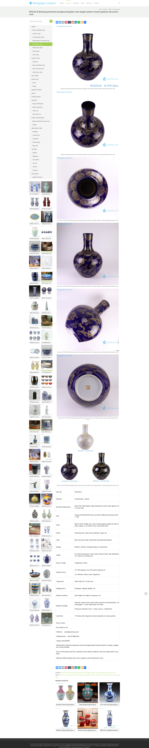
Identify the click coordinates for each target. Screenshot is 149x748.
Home (61, 3)
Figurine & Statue (36, 89)
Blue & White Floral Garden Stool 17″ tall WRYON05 (47, 431)
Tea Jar (35, 163)
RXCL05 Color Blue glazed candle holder (47, 417)
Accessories (34, 173)
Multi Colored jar (37, 107)
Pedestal (35, 131)
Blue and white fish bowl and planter (41, 122)
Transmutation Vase (38, 37)
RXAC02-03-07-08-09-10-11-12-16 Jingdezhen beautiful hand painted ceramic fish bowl (47, 387)
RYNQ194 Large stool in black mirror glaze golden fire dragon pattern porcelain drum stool (35, 387)
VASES (33, 26)
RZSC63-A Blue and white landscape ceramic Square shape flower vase (47, 610)
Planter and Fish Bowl (37, 117)
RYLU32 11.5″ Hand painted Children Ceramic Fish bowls (35, 253)
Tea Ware (34, 149)
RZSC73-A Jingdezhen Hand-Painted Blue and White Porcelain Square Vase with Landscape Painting (109, 730)
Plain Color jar (37, 114)
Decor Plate (34, 75)
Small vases (36, 51)
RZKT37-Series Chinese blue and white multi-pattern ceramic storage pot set (47, 238)
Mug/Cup (35, 156)
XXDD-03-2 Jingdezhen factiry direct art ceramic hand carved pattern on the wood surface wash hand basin (35, 580)
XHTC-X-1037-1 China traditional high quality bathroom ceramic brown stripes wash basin (47, 253)
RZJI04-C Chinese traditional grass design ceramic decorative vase (35, 298)
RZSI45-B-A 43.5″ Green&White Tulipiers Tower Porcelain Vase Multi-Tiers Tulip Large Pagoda (47, 312)
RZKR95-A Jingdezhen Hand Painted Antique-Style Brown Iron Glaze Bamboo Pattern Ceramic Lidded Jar (35, 521)
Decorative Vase (37, 44)
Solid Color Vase (37, 47)
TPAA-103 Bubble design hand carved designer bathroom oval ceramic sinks (35, 535)
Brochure (76, 3)
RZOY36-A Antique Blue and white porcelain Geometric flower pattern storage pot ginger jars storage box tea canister (47, 565)
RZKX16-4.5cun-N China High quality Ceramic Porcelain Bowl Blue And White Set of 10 (35, 268)
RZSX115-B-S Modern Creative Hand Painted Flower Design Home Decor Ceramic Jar (47, 580)
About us (89, 3)
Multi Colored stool (38, 68)
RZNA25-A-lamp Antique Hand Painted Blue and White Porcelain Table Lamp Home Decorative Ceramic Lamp (47, 491)
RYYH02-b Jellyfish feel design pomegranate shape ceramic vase (35, 506)
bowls (34, 82)
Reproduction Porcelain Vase (41, 40)
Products (68, 3)
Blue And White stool (39, 65)
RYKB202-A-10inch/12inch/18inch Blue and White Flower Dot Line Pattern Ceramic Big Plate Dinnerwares (35, 342)
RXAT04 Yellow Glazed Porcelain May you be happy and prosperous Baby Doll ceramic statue (35, 372)
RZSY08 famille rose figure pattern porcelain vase (47, 521)
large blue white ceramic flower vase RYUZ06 (47, 223)
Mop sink (35, 145)
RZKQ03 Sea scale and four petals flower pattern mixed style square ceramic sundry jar (35, 327)
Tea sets (35, 170)
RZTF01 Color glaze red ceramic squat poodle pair (47, 208)
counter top (36, 135)
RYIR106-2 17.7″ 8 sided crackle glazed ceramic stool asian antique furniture (35, 417)
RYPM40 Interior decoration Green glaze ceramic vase (35, 402)
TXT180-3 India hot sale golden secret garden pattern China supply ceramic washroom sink (47, 327)
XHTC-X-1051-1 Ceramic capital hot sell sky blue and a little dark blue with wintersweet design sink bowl (47, 283)
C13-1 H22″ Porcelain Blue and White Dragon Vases (109, 704)
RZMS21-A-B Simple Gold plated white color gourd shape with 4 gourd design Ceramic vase (47, 461)
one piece (35, 138)
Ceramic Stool (35, 58)
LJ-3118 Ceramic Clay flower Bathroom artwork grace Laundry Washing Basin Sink (47, 372)
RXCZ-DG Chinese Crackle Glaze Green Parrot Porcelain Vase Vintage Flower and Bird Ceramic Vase (47, 595)
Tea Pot (35, 166)
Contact (96, 3)
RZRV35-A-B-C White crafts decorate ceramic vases (47, 550)
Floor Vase (36, 54)
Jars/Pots (34, 100)
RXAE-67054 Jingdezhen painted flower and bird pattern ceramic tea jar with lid (35, 312)
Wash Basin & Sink (36, 128)
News (82, 3)
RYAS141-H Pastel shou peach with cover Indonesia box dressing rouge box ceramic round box (35, 357)
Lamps (33, 93)
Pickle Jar (35, 110)
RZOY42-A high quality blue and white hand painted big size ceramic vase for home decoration (65, 730)
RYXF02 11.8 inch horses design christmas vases (47, 506)
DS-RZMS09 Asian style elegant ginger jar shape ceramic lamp (47, 342)
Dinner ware (34, 79)
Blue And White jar (38, 103)
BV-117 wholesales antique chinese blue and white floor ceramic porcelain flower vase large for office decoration (35, 194)
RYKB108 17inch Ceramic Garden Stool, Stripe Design (35, 595)
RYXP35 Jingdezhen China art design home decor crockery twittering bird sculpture (35, 491)
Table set (35, 61)
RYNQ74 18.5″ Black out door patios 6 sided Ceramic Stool (35, 476)
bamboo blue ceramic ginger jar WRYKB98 (47, 194)
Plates (34, 86)
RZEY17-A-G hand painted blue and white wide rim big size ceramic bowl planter (47, 298)
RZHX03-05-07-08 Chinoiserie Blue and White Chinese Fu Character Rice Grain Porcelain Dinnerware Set (35, 550)
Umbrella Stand (36, 96)
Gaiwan (35, 152)
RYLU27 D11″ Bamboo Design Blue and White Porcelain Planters (47, 357)
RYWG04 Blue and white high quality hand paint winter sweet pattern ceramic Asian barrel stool (35, 283)
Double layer (36, 142)
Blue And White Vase (39, 30)
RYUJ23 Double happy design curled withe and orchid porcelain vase (35, 610)
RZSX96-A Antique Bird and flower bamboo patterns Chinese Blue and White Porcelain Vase (47, 476)
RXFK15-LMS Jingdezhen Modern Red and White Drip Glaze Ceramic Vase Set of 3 (87, 730)
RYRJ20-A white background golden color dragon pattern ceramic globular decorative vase (88, 672)
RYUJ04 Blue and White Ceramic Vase (47, 625)
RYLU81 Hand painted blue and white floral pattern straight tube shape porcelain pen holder (47, 446)
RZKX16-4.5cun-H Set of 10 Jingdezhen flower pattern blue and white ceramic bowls (35, 461)
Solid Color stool (38, 72)
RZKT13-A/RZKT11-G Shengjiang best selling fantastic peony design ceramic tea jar (47, 402)
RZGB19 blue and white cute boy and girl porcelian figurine (47, 535)
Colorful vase (37, 33)
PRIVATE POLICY (39, 177)
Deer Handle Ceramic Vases (87, 704)
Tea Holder (36, 159)
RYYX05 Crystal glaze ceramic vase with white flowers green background (35, 238)
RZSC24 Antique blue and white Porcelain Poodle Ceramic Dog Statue (35, 208)
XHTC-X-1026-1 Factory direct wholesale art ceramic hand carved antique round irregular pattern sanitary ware (35, 431)
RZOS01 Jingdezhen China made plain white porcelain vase (47, 268)
